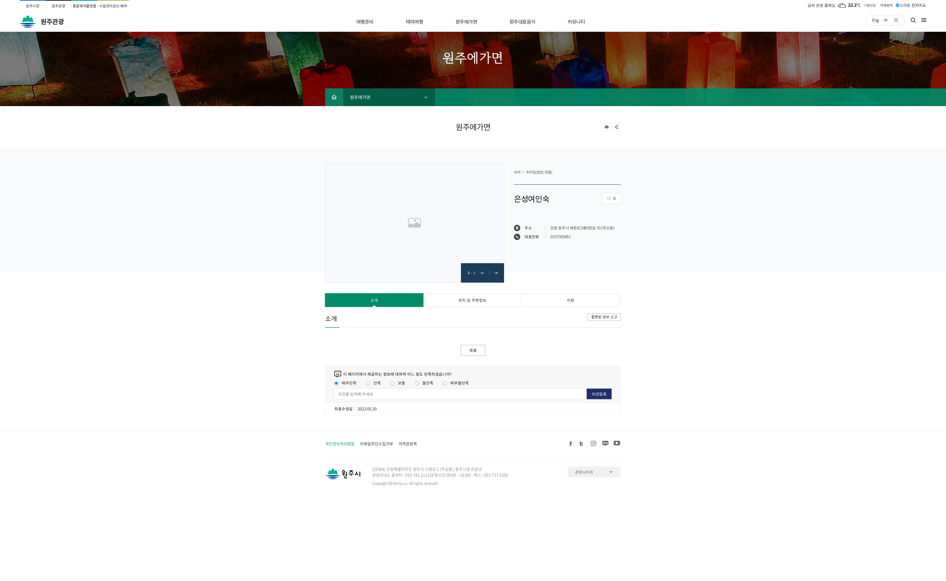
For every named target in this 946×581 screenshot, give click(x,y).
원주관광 (58, 6)
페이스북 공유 (571, 444)
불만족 (427, 383)
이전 (482, 273)
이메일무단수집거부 (376, 444)
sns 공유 (616, 127)
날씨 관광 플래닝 (821, 5)
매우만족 (349, 383)
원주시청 (32, 6)
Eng (875, 19)
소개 (374, 300)
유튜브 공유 (617, 444)
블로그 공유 (605, 444)
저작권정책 (408, 444)
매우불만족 (459, 383)
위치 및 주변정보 (472, 300)
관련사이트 (584, 472)
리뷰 (570, 300)
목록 (473, 350)
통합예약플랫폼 (84, 6)
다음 (496, 273)
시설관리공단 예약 (113, 6)
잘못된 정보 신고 (604, 317)
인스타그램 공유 (594, 444)
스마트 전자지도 (912, 5)
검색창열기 (913, 20)
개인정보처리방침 (340, 444)
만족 (377, 383)
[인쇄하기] (606, 127)
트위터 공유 (583, 444)
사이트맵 (922, 20)
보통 (401, 383)
